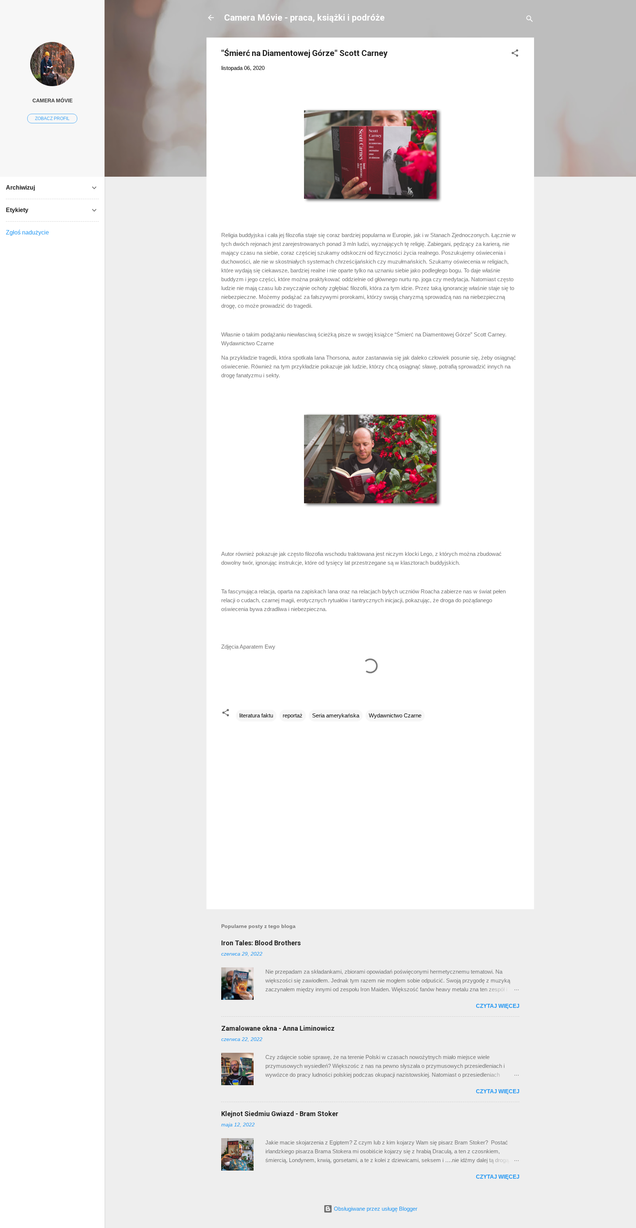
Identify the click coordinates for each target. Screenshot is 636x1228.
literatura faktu (256, 715)
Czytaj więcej (497, 1006)
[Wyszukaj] (529, 20)
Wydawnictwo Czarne (395, 715)
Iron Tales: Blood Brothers (261, 943)
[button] (514, 54)
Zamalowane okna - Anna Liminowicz (278, 1028)
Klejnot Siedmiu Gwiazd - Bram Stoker (279, 1114)
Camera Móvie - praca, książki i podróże (304, 18)
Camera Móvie (52, 100)
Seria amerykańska (335, 715)
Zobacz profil (52, 118)
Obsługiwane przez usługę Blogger (374, 1209)
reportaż (293, 715)
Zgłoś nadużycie (27, 232)
